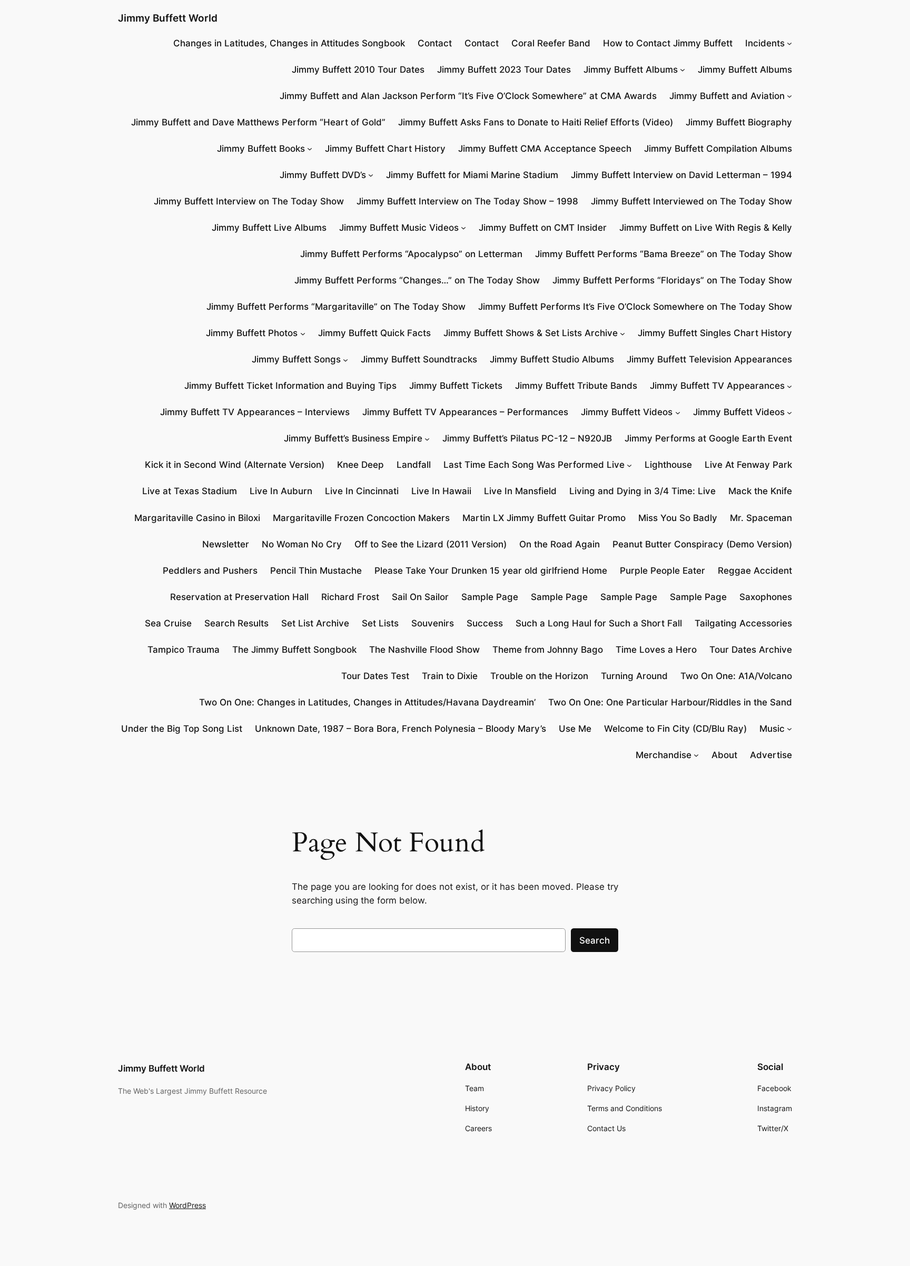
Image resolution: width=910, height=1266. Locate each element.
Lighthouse (668, 464)
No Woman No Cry (302, 544)
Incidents (765, 43)
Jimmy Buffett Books (261, 148)
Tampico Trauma (183, 649)
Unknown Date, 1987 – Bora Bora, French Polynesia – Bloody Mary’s (400, 728)
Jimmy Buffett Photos (252, 333)
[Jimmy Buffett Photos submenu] (302, 333)
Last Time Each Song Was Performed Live (534, 464)
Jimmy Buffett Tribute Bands (576, 385)
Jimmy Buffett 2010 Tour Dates (358, 69)
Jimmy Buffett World (167, 18)
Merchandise (663, 755)
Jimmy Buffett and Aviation (727, 96)
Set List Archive (315, 623)
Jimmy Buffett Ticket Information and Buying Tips (290, 385)
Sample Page (489, 597)
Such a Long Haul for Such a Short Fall (599, 623)
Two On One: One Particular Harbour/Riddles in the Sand (670, 702)
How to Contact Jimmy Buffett (668, 43)
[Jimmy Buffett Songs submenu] (345, 359)
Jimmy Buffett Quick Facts (374, 333)
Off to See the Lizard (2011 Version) (430, 544)
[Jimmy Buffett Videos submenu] (677, 412)
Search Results (236, 623)
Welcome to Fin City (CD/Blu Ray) (675, 728)
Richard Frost (350, 597)
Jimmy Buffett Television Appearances (709, 359)
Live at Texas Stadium (189, 491)
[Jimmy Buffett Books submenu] (309, 148)
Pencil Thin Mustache (316, 570)
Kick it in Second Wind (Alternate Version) (234, 464)
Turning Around (634, 676)
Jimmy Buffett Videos (626, 412)
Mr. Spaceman (761, 518)
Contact (435, 43)
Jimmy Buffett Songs (296, 359)
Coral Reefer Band (550, 43)
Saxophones (765, 597)
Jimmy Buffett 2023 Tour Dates (504, 69)
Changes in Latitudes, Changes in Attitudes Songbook (289, 43)
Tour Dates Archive (750, 649)
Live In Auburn (281, 491)
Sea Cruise (168, 623)
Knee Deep (360, 464)
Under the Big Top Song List (181, 728)
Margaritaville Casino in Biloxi (197, 518)
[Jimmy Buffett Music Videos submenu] (463, 227)
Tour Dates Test (375, 676)
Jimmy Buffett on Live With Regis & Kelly (705, 227)
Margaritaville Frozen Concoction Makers (361, 518)
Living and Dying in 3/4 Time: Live (642, 491)
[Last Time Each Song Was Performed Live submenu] (629, 464)
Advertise (771, 755)
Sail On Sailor (420, 597)
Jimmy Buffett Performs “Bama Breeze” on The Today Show (663, 254)
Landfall (414, 464)
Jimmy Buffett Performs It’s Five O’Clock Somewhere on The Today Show (635, 306)
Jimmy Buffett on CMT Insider (543, 227)
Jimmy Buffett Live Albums (269, 227)
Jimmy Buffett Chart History (385, 148)
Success (485, 623)
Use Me (575, 728)
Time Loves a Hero (656, 649)
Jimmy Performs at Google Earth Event (708, 438)
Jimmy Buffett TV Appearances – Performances (465, 412)
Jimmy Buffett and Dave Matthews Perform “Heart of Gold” (258, 122)
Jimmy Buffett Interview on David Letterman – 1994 (681, 175)
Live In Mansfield (520, 491)
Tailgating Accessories (743, 623)
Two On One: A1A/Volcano (736, 676)
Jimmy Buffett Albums (630, 69)
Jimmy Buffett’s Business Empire (353, 438)
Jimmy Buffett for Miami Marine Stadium (472, 175)
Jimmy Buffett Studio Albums (552, 359)
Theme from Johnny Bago (547, 649)
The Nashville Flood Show (424, 649)
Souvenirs (432, 623)
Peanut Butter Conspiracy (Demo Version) (702, 544)
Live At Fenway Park (748, 464)
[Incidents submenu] (789, 43)
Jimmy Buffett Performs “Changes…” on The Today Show (417, 280)
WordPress (187, 1205)
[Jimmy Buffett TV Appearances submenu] (789, 385)
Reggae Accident (755, 570)
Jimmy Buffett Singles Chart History (715, 333)
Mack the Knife (760, 491)
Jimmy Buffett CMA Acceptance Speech (544, 148)
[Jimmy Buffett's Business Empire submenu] (427, 438)
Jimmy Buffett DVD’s (323, 175)
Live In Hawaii (441, 491)
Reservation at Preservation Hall (239, 597)
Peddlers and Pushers (210, 570)
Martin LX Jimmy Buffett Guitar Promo (544, 518)
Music (772, 728)
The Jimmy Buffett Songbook (294, 649)
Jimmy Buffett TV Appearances (717, 385)
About (724, 755)
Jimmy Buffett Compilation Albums (718, 148)
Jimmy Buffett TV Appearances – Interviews (255, 412)
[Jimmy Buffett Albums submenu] (682, 69)
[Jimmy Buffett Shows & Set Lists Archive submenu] (622, 333)
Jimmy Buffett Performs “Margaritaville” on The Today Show (336, 306)
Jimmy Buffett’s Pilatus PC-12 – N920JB (527, 438)
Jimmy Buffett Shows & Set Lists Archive (530, 333)
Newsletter (225, 544)
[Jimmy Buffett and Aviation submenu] (789, 96)
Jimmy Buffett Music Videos (399, 227)
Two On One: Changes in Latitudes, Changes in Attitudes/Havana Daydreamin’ (367, 702)
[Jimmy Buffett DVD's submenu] (370, 175)
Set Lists (380, 623)
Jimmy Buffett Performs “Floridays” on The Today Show (672, 280)
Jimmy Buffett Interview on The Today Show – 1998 (467, 201)
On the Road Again (559, 544)
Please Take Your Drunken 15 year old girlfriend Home (490, 570)
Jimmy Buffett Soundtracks (419, 359)
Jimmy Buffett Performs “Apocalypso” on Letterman (411, 254)
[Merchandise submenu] (696, 755)
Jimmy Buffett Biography (739, 122)
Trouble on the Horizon (539, 676)
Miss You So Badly (677, 518)
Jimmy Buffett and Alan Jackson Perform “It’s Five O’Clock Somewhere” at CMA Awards (468, 96)
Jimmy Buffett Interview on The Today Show (249, 201)
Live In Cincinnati (362, 491)
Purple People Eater (662, 570)
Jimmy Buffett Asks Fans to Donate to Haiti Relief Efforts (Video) (535, 122)
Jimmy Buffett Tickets (455, 385)
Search (594, 940)
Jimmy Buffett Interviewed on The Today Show (691, 201)
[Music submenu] (789, 728)
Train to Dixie (450, 676)
